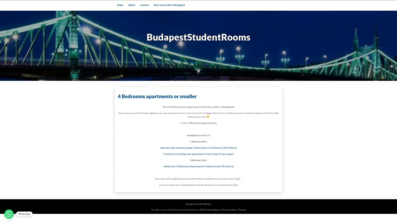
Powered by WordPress (198, 203)
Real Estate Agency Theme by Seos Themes (223, 209)
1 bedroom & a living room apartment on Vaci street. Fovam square (198, 153)
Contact (144, 5)
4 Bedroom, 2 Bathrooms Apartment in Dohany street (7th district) (198, 166)
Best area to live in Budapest (169, 5)
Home (120, 5)
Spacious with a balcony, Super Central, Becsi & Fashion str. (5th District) (199, 147)
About (131, 5)
